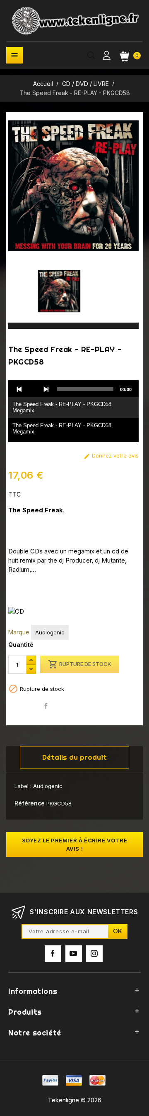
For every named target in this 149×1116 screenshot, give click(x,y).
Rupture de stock (79, 664)
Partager (46, 705)
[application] (73, 411)
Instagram (94, 953)
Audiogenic (50, 632)
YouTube (73, 953)
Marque (18, 632)
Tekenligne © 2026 (74, 1100)
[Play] (33, 389)
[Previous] (19, 389)
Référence (29, 803)
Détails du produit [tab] (74, 757)
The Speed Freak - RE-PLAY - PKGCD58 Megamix (61, 407)
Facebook (53, 953)
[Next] (46, 389)
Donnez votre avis (111, 455)
